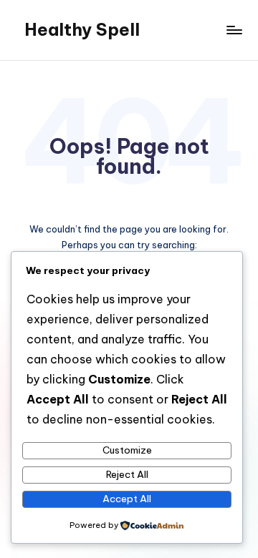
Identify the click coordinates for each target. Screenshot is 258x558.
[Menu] (233, 30)
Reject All (127, 474)
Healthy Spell (82, 29)
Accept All (126, 498)
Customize (127, 450)
